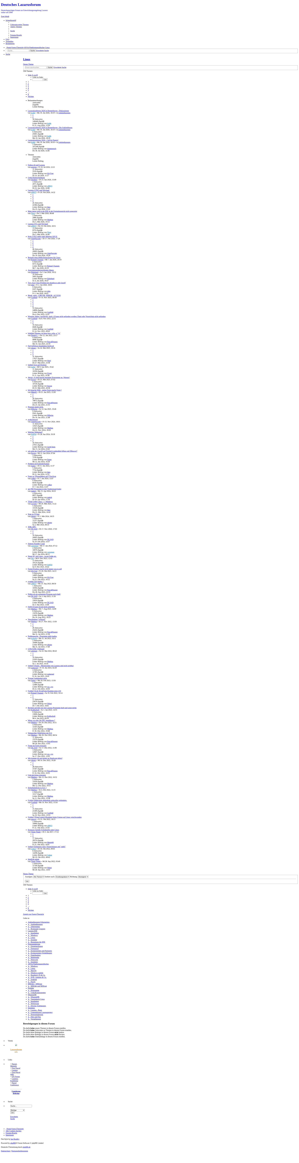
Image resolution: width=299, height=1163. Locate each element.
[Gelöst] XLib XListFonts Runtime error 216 (44, 691)
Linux (26, 59)
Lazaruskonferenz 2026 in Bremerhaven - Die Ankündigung (50, 128)
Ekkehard (34, 272)
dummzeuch (51, 149)
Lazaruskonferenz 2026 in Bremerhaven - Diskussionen (48, 111)
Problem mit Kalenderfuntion (38, 464)
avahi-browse (33, 420)
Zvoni (49, 373)
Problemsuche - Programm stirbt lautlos (42, 636)
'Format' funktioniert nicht (37, 678)
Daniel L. (34, 335)
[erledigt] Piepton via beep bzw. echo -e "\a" (44, 333)
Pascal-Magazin (13, 1065)
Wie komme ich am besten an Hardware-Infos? (45, 758)
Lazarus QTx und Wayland (38, 224)
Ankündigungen (64, 113)
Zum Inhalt (5, 16)
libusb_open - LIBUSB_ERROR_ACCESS (44, 295)
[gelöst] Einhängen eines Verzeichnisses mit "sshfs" (47, 847)
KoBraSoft (35, 710)
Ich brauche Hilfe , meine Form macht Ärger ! (45, 390)
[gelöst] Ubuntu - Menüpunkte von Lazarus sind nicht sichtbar (51, 666)
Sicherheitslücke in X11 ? (37, 788)
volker (33, 478)
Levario (34, 504)
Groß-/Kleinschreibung (36, 178)
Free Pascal (16, 1068)
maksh (33, 491)
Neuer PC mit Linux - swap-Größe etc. (42, 556)
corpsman (34, 546)
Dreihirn (34, 180)
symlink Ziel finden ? (35, 582)
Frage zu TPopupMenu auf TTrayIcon (42, 476)
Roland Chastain (37, 260)
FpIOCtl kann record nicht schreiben (41, 607)
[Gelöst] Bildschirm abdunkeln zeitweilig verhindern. (47, 800)
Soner (49, 460)
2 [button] (28, 84)
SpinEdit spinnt (33, 859)
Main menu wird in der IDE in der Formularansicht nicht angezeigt (52, 211)
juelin (33, 367)
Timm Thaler (36, 832)
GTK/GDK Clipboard (36, 649)
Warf (49, 361)
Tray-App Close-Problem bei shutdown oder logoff (47, 283)
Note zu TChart (33, 514)
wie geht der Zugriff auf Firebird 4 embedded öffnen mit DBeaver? (52, 451)
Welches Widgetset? (35, 432)
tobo (32, 285)
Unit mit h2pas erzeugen (37, 775)
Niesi (33, 213)
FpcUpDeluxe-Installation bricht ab (41, 346)
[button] (32, 75)
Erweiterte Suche (14, 1118)
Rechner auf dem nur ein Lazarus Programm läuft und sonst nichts (52, 708)
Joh (32, 558)
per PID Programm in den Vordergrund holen (44, 489)
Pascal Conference (14, 1084)
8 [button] (28, 94)
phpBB (13, 1143)
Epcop (33, 380)
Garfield (34, 298)
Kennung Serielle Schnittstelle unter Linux (43, 830)
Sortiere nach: (50, 877)
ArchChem (51, 447)
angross (34, 167)
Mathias (50, 220)
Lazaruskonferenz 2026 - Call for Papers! (43, 140)
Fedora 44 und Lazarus (36, 165)
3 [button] (28, 86)
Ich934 (33, 434)
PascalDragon (52, 342)
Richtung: (74, 877)
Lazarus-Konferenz (14, 1080)
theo (48, 207)
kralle (33, 113)
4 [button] (28, 88)
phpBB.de (26, 1147)
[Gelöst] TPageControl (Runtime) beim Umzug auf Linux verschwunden (55, 817)
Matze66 (50, 842)
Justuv (33, 466)
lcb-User (50, 173)
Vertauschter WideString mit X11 (40, 733)
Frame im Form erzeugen (37, 746)
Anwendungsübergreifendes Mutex (41, 270)
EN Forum (16, 1077)
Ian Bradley (15, 1139)
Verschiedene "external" (37, 619)
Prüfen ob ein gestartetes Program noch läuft (44, 594)
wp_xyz (50, 687)
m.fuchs (34, 638)
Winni (49, 704)
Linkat (33, 849)
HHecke (34, 409)
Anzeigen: (29, 877)
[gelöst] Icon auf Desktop (37, 365)
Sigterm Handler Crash (36, 544)
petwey (33, 819)
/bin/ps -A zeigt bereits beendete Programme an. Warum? (49, 377)
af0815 (49, 186)
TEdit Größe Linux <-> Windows (40, 502)
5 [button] (28, 90)
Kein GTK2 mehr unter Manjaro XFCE (42, 237)
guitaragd (34, 668)
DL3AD (34, 529)
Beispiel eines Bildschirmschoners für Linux (44, 258)
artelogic (34, 651)
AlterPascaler (36, 239)
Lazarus (15, 1070)
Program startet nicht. (35, 407)
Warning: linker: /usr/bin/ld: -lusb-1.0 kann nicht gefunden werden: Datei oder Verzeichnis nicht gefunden (67, 316)
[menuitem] (19, 25)
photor (33, 348)
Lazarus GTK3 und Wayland (38, 190)
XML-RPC (32, 527)
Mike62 (34, 392)
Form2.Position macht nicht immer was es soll (45, 569)
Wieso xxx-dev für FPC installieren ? (41, 720)
